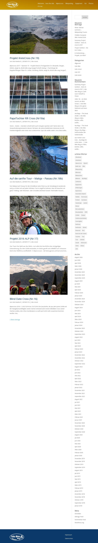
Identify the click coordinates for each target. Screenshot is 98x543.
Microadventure (80, 209)
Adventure (78, 160)
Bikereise (78, 172)
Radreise (78, 224)
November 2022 (80, 358)
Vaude (77, 242)
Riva (83, 230)
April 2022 (78, 378)
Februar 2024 (79, 322)
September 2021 (80, 396)
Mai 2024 (77, 313)
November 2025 (80, 275)
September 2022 (80, 364)
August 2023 (78, 337)
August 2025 (78, 281)
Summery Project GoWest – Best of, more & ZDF (80, 42)
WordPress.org (79, 522)
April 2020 (78, 447)
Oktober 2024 (79, 304)
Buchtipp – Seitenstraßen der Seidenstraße (80, 132)
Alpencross (59, 3)
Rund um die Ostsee (81, 233)
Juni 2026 (77, 260)
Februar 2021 (79, 417)
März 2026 (78, 266)
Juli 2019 (77, 473)
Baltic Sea (78, 166)
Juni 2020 (77, 441)
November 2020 (80, 426)
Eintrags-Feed (79, 517)
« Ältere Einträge (15, 320)
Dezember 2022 (80, 355)
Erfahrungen (79, 188)
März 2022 (78, 381)
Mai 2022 (77, 375)
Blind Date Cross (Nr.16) (23, 299)
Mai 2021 (77, 408)
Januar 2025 (78, 296)
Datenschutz (69, 538)
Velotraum (84, 242)
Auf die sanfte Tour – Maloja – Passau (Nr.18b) (36, 178)
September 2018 (80, 503)
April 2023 (78, 346)
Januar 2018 (78, 506)
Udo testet (78, 75)
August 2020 (78, 435)
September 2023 (80, 334)
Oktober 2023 (79, 331)
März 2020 (78, 449)
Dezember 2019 (80, 458)
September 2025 (80, 278)
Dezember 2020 (80, 423)
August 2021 (78, 399)
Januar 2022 (78, 387)
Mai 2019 (77, 479)
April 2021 (78, 411)
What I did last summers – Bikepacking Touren (81, 30)
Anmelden (78, 514)
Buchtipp (84, 178)
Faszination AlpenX (81, 194)
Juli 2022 (77, 370)
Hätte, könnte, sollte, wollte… (79, 120)
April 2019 (78, 482)
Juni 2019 (77, 476)
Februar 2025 (79, 293)
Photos (91, 3)
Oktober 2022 (79, 361)
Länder (85, 203)
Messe (77, 206)
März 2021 (78, 414)
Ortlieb (77, 215)
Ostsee (83, 215)
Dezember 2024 (80, 299)
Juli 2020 (77, 438)
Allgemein (78, 63)
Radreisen (78, 227)
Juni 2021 (77, 405)
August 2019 (78, 470)
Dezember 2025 (80, 272)
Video (77, 246)
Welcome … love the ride (46, 3)
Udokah (82, 239)
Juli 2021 (77, 402)
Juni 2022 (77, 373)
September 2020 (80, 432)
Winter (82, 246)
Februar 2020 (79, 452)
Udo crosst (34, 61)
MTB (86, 212)
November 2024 (80, 301)
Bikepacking (69, 3)
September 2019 (80, 467)
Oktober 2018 (79, 500)
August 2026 (78, 257)
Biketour (78, 178)
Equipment (78, 3)
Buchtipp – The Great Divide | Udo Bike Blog (81, 116)
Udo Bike (77, 66)
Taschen (78, 236)
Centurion (78, 181)
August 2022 (78, 367)
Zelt (77, 249)
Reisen (84, 227)
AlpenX (85, 163)
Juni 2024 (77, 310)
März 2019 (78, 485)
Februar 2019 (79, 488)
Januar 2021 (78, 420)
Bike (84, 166)
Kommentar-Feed (80, 520)
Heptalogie (79, 203)
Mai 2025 (77, 287)
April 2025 (78, 290)
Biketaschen (79, 175)
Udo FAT (77, 72)
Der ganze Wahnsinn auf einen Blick (81, 108)
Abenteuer (78, 157)
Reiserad (78, 230)
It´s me (40, 6)
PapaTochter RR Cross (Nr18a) (27, 118)
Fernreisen (84, 197)
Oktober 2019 (79, 464)
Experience (78, 191)
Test (83, 236)
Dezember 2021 (80, 390)
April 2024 (78, 316)
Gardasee (84, 200)
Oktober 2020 (79, 429)
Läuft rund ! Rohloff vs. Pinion (80, 94)
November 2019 (80, 461)
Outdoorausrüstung (81, 218)
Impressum (68, 535)
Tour (77, 239)
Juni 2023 (77, 340)
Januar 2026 (78, 269)
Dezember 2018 (80, 494)
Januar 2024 (78, 325)
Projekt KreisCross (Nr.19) (24, 58)
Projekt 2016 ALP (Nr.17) (24, 238)
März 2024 (78, 319)
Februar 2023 (79, 349)
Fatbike (77, 197)
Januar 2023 (78, 352)
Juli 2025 (77, 284)
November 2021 (80, 393)
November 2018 (80, 497)
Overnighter (79, 221)
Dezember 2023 (80, 328)
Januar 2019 (78, 491)
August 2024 (78, 307)
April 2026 (78, 263)
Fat (85, 3)
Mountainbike (79, 212)
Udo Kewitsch (16, 61)
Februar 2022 (79, 384)
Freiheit (78, 200)
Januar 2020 (78, 455)
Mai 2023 (77, 343)
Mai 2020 (77, 444)
